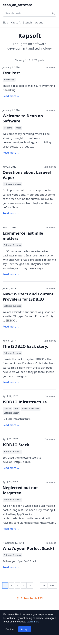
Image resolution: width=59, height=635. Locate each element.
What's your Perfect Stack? (28, 548)
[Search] (53, 13)
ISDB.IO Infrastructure (25, 401)
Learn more (33, 621)
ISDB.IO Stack (16, 444)
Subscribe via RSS (32, 598)
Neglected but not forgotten (20, 490)
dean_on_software (17, 5)
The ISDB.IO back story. (25, 346)
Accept (24, 629)
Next (52, 585)
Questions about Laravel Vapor (27, 175)
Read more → (11, 96)
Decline (9, 629)
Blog (5, 22)
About (39, 22)
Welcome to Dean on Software (23, 118)
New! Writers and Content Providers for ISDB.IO (28, 296)
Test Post (11, 72)
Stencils (28, 22)
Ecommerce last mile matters (23, 235)
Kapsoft (15, 22)
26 (43, 585)
